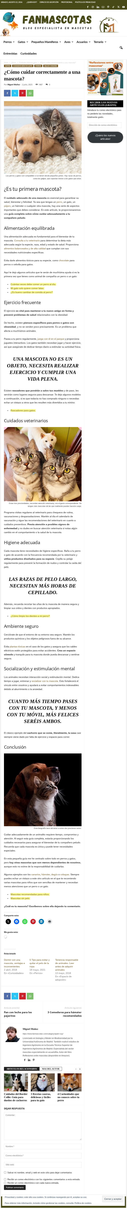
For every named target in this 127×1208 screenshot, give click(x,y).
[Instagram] (93, 7)
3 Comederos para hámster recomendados (65, 1014)
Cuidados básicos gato (28, 62)
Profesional (66, 2)
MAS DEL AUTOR (50, 1069)
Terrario (98, 42)
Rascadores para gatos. (23, 410)
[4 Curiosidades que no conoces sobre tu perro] (70, 1082)
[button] (121, 48)
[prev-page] (76, 1069)
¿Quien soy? (32, 2)
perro (59, 202)
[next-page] (80, 1069)
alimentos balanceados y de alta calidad (25, 248)
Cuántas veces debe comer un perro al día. (33, 284)
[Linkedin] (98, 7)
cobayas (64, 874)
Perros (7, 42)
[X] (118, 7)
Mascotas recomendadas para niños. (30, 894)
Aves (67, 42)
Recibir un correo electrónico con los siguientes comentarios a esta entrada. (43, 1179)
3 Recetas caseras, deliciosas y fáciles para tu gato (41, 1097)
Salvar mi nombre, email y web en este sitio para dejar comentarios (39, 1172)
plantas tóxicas (17, 646)
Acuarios (82, 42)
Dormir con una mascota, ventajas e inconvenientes (14, 963)
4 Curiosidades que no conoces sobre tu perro (68, 1097)
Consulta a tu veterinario (27, 240)
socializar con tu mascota (45, 681)
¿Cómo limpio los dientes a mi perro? (30, 616)
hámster (46, 874)
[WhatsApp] (30, 93)
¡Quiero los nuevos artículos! (105, 137)
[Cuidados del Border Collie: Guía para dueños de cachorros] (16, 1082)
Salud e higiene (50, 66)
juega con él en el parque (51, 339)
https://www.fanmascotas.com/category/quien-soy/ (43, 1034)
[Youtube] (124, 7)
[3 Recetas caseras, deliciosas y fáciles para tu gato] (43, 1082)
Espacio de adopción (49, 2)
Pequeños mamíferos (44, 42)
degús (54, 874)
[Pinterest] (108, 7)
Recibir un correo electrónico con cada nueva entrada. (33, 1183)
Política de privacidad (85, 2)
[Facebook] (88, 7)
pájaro (7, 206)
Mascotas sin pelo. (20, 898)
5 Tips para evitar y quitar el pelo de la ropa (40, 963)
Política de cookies (83, 1203)
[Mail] (103, 7)
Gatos (21, 42)
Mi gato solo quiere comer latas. (27, 288)
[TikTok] (113, 7)
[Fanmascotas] (63, 23)
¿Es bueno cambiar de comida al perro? (32, 292)
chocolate (64, 260)
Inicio (6, 62)
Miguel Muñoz (13, 84)
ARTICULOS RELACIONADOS (22, 1069)
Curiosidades (29, 53)
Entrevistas (10, 53)
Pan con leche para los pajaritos (18, 1014)
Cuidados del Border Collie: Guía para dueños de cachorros (15, 1097)
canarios (35, 874)
